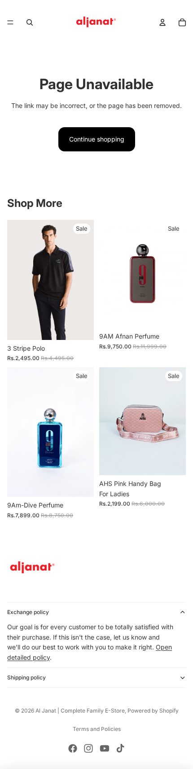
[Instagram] (88, 748)
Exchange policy (28, 612)
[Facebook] (72, 748)
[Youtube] (104, 748)
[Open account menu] (162, 22)
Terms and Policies (97, 729)
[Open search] (29, 22)
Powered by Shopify (153, 710)
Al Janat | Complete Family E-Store (80, 710)
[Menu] (10, 22)
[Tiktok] (120, 748)
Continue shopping (96, 139)
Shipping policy (26, 677)
